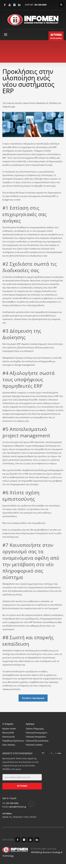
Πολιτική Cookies (34, 744)
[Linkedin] (19, 4)
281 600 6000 (40, 4)
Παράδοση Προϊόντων (13, 740)
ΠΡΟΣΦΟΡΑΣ (56, 36)
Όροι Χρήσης (8, 744)
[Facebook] (4, 4)
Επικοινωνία (8, 736)
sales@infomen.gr (17, 806)
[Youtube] (9, 4)
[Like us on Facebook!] (17, 839)
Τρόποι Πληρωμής (35, 728)
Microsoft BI (8, 732)
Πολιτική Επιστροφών (36, 732)
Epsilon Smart (9, 728)
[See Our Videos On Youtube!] (30, 839)
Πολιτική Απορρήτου (36, 736)
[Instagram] (14, 4)
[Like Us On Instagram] (24, 839)
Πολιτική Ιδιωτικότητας (37, 740)
